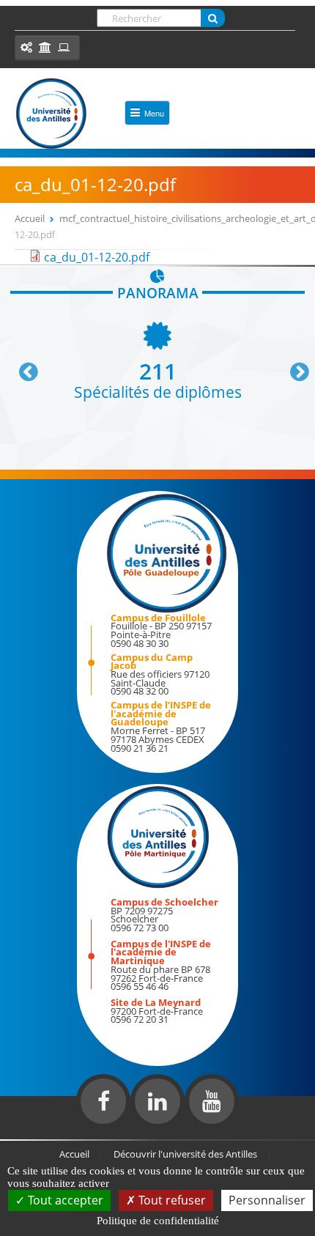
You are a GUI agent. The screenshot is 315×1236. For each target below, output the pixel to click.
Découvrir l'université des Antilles (185, 1154)
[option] (157, 359)
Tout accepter (64, 1200)
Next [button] (293, 366)
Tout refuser (171, 1200)
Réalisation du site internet (48, 1136)
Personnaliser (267, 1200)
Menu (154, 113)
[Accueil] (51, 113)
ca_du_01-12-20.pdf (96, 257)
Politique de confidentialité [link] (158, 1220)
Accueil (30, 218)
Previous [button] (22, 366)
